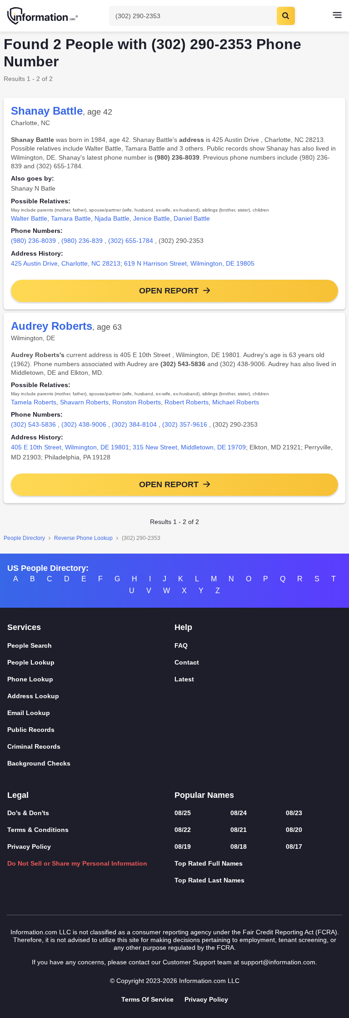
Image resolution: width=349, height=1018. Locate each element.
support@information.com (278, 962)
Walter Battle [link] (29, 218)
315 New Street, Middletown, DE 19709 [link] (189, 447)
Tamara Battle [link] (71, 218)
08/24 (238, 812)
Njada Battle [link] (112, 218)
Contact (186, 662)
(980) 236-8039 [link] (33, 240)
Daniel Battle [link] (192, 218)
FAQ (181, 645)
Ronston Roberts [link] (136, 402)
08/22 (182, 829)
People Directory (24, 538)
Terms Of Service (147, 999)
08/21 (238, 829)
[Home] (43, 16)
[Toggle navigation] (337, 16)
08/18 (238, 846)
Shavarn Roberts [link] (84, 402)
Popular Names (204, 795)
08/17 (294, 846)
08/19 (182, 846)
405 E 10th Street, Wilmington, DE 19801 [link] (70, 447)
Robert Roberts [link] (187, 402)
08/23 (294, 812)
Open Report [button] (169, 290)
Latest (184, 679)
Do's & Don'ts (28, 812)
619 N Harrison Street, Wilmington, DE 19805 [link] (189, 263)
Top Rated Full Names (208, 863)
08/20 (294, 829)
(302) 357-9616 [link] (184, 424)
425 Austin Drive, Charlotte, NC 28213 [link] (65, 263)
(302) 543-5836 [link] (33, 424)
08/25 (182, 812)
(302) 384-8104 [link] (134, 424)
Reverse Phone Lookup (83, 538)
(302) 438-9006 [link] (83, 424)
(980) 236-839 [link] (82, 240)
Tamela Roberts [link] (33, 402)
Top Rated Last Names (209, 880)
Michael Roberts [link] (235, 402)
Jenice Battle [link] (151, 218)
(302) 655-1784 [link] (130, 240)
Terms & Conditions (38, 829)
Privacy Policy (29, 846)
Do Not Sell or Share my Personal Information (77, 863)
